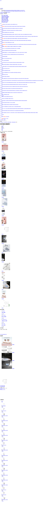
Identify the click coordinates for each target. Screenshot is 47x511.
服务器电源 (25, 100)
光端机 (14, 92)
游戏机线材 (20, 66)
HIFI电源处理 (8, 76)
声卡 (16, 48)
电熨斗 (28, 82)
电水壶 (37, 80)
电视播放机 (7, 64)
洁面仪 (19, 84)
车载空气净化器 (21, 112)
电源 (12, 48)
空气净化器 (3, 82)
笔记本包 (8, 32)
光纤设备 (8, 110)
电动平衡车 (7, 116)
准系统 (19, 34)
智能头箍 (11, 38)
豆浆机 (26, 80)
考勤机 (2, 96)
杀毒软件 (10, 98)
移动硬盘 (4, 56)
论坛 (20, 10)
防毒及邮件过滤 (7, 106)
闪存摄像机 (14, 46)
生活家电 (1, 81)
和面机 (28, 80)
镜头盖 (31, 44)
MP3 (4, 18)
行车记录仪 (7, 112)
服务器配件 (19, 100)
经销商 (11, 10)
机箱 (10, 48)
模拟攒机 (18, 10)
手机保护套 (20, 26)
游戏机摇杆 (22, 66)
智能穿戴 (5, 16)
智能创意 (26, 40)
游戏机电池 (13, 66)
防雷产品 (13, 110)
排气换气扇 (23, 78)
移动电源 (7, 18)
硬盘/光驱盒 (10, 52)
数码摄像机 (7, 17)
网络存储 (16, 108)
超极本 (5, 30)
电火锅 (6, 80)
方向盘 (8, 66)
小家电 (1, 79)
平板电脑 (3, 16)
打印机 (2, 86)
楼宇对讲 (9, 96)
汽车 (2, 22)
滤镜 (12, 44)
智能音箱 (11, 40)
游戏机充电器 (16, 66)
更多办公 (27, 86)
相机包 (26, 44)
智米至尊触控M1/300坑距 (5, 420)
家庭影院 (3, 64)
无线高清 (20, 64)
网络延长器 (28, 108)
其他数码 (1, 59)
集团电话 (3, 28)
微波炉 (10, 80)
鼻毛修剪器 (10, 84)
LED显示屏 (20, 90)
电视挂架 (18, 62)
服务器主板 (13, 100)
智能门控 (15, 40)
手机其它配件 (23, 26)
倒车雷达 (13, 112)
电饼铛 (14, 80)
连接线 (37, 36)
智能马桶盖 (21, 40)
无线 (5, 21)
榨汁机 (24, 80)
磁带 (30, 108)
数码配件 (8, 60)
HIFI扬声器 (1, 69)
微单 (7, 42)
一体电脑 (15, 34)
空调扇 (19, 82)
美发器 (16, 84)
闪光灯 (17, 44)
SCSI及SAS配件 (7, 108)
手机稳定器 (3, 26)
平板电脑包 (22, 36)
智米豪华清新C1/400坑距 (5, 440)
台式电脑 (3, 34)
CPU (4, 48)
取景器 (33, 44)
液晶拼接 (18, 90)
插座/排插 (5, 60)
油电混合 (4, 118)
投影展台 (7, 88)
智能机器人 (8, 40)
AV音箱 (18, 64)
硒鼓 (25, 86)
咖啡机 (42, 80)
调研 (15, 10)
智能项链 (21, 38)
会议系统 (8, 94)
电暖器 (9, 82)
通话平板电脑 (12, 36)
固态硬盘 (9, 48)
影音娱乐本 (20, 30)
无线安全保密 (16, 104)
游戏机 (7, 19)
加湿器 (23, 82)
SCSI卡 (4, 108)
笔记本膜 (13, 32)
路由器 (5, 102)
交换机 (4, 102)
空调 (3, 62)
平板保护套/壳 (26, 36)
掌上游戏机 (3, 66)
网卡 (2, 102)
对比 (2, 322)
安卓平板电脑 (5, 36)
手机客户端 (8, 12)
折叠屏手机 (14, 24)
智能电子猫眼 (18, 40)
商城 (8, 10)
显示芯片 (23, 52)
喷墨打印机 (7, 86)
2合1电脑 (7, 30)
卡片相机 (13, 42)
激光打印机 (4, 86)
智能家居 (8, 16)
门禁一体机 (4, 96)
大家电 (2, 19)
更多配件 (35, 44)
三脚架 (14, 44)
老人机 (16, 24)
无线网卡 (3, 104)
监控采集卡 (11, 92)
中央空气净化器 (6, 82)
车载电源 (27, 112)
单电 (5, 42)
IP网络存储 (19, 108)
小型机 (23, 34)
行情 (16, 10)
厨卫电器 (1, 77)
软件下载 (23, 10)
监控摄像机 (3, 92)
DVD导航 (15, 112)
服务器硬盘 (10, 100)
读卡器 (8, 44)
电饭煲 (2, 80)
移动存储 (1, 55)
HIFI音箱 (9, 70)
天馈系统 (14, 104)
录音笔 (19, 54)
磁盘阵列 (14, 108)
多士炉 (17, 80)
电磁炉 (8, 80)
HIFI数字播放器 (15, 72)
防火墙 (2, 106)
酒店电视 (10, 90)
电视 (2, 62)
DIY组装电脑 (18, 48)
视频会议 (3, 94)
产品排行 (1, 12)
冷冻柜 (10, 62)
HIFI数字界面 (19, 72)
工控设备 (21, 34)
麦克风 (23, 54)
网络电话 (14, 28)
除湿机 (25, 82)
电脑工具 (31, 34)
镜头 (5, 44)
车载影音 (32, 112)
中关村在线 (1, 8)
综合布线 (3, 110)
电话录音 (9, 28)
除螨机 (26, 82)
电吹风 (4, 84)
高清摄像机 (8, 46)
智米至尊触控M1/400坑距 (5, 435)
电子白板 (11, 88)
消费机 (7, 96)
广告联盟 (6, 12)
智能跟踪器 (16, 38)
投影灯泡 (4, 88)
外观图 (2, 234)
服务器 (2, 21)
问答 (21, 10)
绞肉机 (23, 80)
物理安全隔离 (16, 106)
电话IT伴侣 (11, 28)
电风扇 (21, 82)
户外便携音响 (11, 54)
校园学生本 (17, 30)
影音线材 (16, 64)
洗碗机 (26, 78)
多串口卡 (16, 52)
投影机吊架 (14, 88)
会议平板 (3, 90)
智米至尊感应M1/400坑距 (5, 455)
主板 (2, 48)
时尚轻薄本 (11, 30)
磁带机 (10, 108)
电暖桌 (11, 82)
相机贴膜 (10, 44)
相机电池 (22, 44)
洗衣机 (5, 62)
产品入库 (4, 12)
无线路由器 (5, 104)
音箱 (5, 50)
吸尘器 (13, 82)
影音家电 (1, 63)
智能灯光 (13, 40)
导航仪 (2, 112)
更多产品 (26, 90)
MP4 (3, 54)
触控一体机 (15, 90)
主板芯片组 (20, 52)
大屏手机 (11, 24)
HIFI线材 (5, 76)
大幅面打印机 (14, 86)
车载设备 (35, 36)
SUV (6, 118)
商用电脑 (10, 34)
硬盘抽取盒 (22, 108)
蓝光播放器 (13, 64)
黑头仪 (21, 84)
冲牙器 (26, 84)
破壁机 (19, 80)
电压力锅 (4, 80)
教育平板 (5, 90)
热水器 (8, 78)
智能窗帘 (24, 40)
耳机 (7, 54)
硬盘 (7, 48)
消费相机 (9, 42)
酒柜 (11, 62)
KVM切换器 (25, 108)
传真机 (20, 86)
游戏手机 (4, 24)
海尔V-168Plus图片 (4, 316)
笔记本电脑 (1, 29)
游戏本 (9, 30)
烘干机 (7, 62)
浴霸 (21, 78)
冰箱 (8, 62)
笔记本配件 (1, 31)
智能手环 (5, 38)
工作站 (17, 34)
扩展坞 (10, 32)
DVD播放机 (10, 64)
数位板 (13, 50)
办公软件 (5, 98)
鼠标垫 (11, 50)
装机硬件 (1, 47)
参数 (2, 126)
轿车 (7, 118)
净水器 (38, 80)
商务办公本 (14, 30)
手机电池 (6, 26)
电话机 (6, 28)
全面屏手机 (9, 24)
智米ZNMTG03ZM (4, 494)
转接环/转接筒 (29, 44)
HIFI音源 (1, 71)
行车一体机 (10, 112)
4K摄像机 (6, 46)
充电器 (24, 44)
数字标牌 (13, 90)
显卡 (3, 48)
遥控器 (14, 62)
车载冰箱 (24, 112)
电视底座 (20, 62)
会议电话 (16, 28)
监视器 (16, 92)
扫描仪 (17, 86)
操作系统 (3, 98)
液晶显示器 (3, 50)
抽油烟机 (4, 78)
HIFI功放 (7, 74)
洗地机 (17, 82)
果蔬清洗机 (30, 80)
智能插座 (3, 40)
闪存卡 (6, 44)
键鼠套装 (7, 50)
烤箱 (15, 80)
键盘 (9, 50)
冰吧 (12, 62)
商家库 (12, 10)
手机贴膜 (18, 26)
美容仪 (18, 84)
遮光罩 (15, 44)
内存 (5, 48)
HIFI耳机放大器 (3, 74)
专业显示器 (7, 90)
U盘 (2, 56)
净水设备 (33, 80)
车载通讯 (37, 112)
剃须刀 (2, 84)
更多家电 (34, 82)
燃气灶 (6, 78)
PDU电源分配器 (16, 110)
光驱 (15, 48)
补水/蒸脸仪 (23, 84)
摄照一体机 (17, 46)
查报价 (5, 10)
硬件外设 (1, 49)
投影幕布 (9, 88)
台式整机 (1, 33)
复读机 (8, 58)
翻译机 (2, 58)
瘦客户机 (28, 34)
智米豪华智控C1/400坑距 (5, 465)
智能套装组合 (29, 40)
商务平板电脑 (19, 36)
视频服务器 (8, 92)
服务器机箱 (22, 100)
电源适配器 (6, 32)
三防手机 (6, 24)
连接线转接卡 (13, 52)
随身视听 (1, 53)
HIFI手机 (3, 72)
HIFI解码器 (12, 72)
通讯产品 (1, 27)
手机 (0, 23)
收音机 (30, 82)
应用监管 (20, 106)
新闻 (14, 10)
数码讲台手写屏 (20, 88)
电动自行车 (4, 116)
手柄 (6, 66)
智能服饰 (13, 38)
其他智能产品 (25, 38)
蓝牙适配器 (3, 52)
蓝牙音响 (9, 54)
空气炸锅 (12, 80)
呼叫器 (22, 28)
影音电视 (5, 19)
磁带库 (12, 108)
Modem (12, 102)
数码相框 (6, 56)
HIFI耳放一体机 (7, 68)
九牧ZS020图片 (3, 312)
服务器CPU (4, 100)
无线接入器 (8, 104)
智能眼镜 (9, 38)
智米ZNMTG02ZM (4, 410)
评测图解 (3, 160)
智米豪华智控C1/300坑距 (5, 415)
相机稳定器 (3, 44)
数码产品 (3, 18)
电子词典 (6, 58)
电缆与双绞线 (5, 110)
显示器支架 (17, 88)
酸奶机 (35, 80)
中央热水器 (19, 78)
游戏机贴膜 (10, 66)
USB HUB (3, 60)
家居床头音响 (15, 54)
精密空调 (19, 110)
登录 (0, 0)
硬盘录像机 (6, 92)
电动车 (4, 22)
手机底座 (15, 26)
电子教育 (1, 57)
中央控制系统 (18, 92)
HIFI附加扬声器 (6, 70)
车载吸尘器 (29, 112)
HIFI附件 (1, 75)
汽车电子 (6, 22)
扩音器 (18, 54)
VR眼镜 (18, 38)
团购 (9, 10)
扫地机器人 (15, 82)
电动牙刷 (6, 84)
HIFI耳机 (3, 70)
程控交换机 (7, 102)
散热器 (13, 48)
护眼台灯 (32, 82)
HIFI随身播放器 (6, 72)
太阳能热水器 (16, 78)
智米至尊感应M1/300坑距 (5, 430)
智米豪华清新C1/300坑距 (5, 425)
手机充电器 (13, 26)
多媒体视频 (5, 94)
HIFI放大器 (1, 73)
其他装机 (26, 52)
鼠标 (8, 50)
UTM (4, 106)
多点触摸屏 (23, 90)
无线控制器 (11, 104)
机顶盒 (16, 62)
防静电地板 (22, 110)
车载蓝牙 (34, 112)
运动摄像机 (11, 46)
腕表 (6, 38)
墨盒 (23, 86)
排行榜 (6, 10)
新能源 (2, 118)
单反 (4, 17)
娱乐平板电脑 (9, 36)
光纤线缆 (11, 110)
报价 (2, 389)
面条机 (21, 80)
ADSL (10, 102)
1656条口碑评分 (2, 388)
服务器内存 (7, 100)
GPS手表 (3, 114)
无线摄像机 (20, 46)
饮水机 (40, 80)
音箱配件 (15, 50)
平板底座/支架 (29, 36)
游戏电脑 (5, 34)
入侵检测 (10, 106)
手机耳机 (8, 26)
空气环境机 (22, 62)
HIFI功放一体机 (3, 68)
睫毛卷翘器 (13, 84)
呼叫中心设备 (19, 28)
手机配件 (1, 25)
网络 (4, 21)
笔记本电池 (3, 32)
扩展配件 (1, 51)
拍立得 (11, 42)
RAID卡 (3, 108)
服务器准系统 (16, 100)
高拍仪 (19, 86)
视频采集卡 (6, 52)
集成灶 (2, 78)
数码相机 (3, 17)
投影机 (2, 88)
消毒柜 (27, 78)
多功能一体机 (11, 86)
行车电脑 (18, 112)
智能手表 (3, 38)
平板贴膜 (32, 36)
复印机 (22, 86)
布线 (7, 21)
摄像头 (21, 54)
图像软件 (7, 98)
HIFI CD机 (9, 72)
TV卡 (8, 52)
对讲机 (5, 28)
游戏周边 (25, 66)
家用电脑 (7, 34)
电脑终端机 (25, 34)
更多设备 (14, 102)
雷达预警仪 (4, 112)
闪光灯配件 (19, 44)
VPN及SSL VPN (13, 106)
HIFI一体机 (1, 67)
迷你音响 (5, 64)
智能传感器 (5, 40)
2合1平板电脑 (16, 36)
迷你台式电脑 (12, 34)
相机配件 (1, 43)
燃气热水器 (10, 78)
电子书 (4, 58)
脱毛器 (8, 84)
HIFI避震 (3, 76)
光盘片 (18, 52)
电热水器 (13, 78)
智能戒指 (23, 38)
